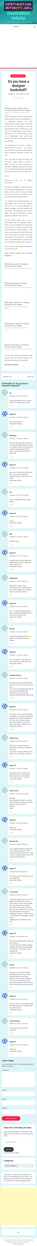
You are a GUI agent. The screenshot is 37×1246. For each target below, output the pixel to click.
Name (4, 1090)
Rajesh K (12, 414)
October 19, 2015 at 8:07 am (18, 872)
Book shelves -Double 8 (11, 327)
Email (4, 1099)
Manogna (13, 435)
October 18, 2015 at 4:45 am (18, 844)
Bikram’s (12, 640)
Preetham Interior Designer (24, 268)
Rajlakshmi (13, 578)
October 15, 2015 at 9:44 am (18, 632)
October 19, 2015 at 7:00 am (18, 895)
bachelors (26, 206)
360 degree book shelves (11, 306)
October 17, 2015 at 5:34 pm (18, 768)
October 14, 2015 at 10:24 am (18, 468)
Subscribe (9, 1149)
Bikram (12, 629)
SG (10, 393)
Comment (6, 1070)
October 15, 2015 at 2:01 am (18, 581)
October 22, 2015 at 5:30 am (18, 999)
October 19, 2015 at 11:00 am (18, 968)
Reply (11, 405)
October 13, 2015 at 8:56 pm (18, 396)
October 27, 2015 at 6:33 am (18, 1045)
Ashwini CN (13, 841)
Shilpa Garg (13, 738)
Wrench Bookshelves (10, 287)
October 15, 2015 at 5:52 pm (18, 741)
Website (4, 1108)
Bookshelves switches (10, 268)
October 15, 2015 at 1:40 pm (18, 516)
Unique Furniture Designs (11, 112)
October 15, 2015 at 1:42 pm (18, 655)
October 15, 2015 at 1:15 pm (18, 678)
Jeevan (12, 965)
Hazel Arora (13, 791)
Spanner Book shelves (11, 349)
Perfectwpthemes (18, 1244)
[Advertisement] (18, 49)
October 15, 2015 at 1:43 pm (18, 710)
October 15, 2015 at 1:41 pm (18, 556)
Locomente (13, 892)
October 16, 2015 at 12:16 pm (18, 794)
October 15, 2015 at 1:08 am (18, 537)
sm (10, 492)
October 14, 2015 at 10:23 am (18, 417)
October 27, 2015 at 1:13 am (18, 1023)
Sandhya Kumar (15, 675)
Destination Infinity (18, 15)
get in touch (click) (23, 1177)
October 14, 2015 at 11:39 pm (18, 495)
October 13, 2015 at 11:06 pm (18, 438)
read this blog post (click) (23, 1181)
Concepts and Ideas (18, 76)
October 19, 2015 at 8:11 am (18, 936)
